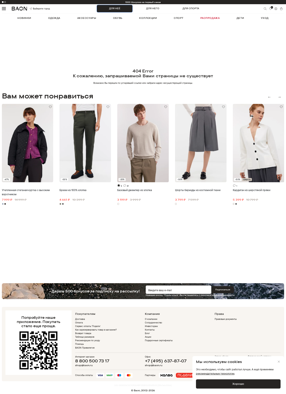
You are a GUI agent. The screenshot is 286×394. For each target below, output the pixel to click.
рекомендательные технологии (215, 373)
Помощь (79, 343)
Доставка (80, 319)
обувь (117, 18)
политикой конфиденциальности (217, 295)
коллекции (148, 18)
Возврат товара (83, 333)
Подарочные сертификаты (159, 340)
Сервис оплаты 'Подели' (88, 326)
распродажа (210, 18)
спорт (178, 18)
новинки (24, 18)
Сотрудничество (153, 322)
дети (240, 18)
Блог (147, 333)
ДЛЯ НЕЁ (114, 8)
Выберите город (37, 8)
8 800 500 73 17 (92, 360)
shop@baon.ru (84, 365)
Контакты (150, 329)
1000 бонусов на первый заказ (143, 2)
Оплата (79, 322)
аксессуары (86, 18)
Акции (148, 336)
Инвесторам (151, 326)
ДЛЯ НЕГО (152, 8)
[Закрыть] (279, 361)
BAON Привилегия (84, 347)
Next (279, 97)
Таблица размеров (84, 336)
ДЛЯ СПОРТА (191, 8)
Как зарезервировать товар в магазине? (96, 329)
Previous (269, 97)
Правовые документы (226, 319)
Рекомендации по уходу (87, 340)
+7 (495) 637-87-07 (166, 360)
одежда (54, 18)
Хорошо (238, 383)
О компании (151, 319)
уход (265, 18)
